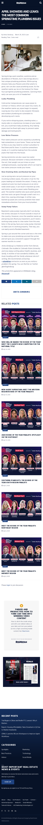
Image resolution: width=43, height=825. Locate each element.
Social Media (26, 757)
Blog (9, 800)
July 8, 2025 (6, 531)
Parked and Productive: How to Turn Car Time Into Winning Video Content (21, 614)
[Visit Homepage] (21, 3)
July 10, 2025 (6, 395)
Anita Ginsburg (21, 292)
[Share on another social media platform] (37, 281)
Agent (5, 430)
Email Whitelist (27, 803)
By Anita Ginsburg (7, 35)
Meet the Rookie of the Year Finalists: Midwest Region (19, 572)
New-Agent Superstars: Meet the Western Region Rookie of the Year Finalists (20, 390)
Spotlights (5, 749)
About (3, 800)
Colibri (9, 24)
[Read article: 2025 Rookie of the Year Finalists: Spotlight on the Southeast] (22, 415)
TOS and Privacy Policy (25, 788)
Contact (33, 800)
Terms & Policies (6, 805)
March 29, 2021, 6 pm (22, 35)
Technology (26, 753)
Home (3, 24)
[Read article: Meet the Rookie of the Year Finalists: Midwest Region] (22, 551)
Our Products (16, 800)
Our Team (25, 800)
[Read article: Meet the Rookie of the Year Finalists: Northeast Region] (22, 506)
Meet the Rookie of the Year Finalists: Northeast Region (19, 527)
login (8, 585)
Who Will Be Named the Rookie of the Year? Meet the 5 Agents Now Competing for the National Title (21, 344)
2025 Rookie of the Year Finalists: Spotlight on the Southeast (21, 436)
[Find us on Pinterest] (12, 811)
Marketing (26, 749)
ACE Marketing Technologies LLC (23, 805)
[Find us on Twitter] (5, 811)
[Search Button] (41, 3)
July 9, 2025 (6, 485)
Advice (4, 757)
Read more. (26, 631)
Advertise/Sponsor (7, 803)
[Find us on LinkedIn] (15, 811)
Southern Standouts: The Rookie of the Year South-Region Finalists (20, 481)
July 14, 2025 (6, 349)
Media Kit (18, 803)
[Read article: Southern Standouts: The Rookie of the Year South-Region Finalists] (22, 461)
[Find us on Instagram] (8, 811)
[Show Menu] (2, 3)
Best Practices (6, 753)
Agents (5, 337)
